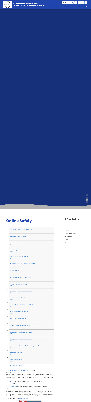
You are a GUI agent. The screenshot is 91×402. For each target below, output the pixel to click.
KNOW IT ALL (12, 381)
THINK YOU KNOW (13, 386)
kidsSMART (11, 383)
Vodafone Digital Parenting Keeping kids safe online (20, 370)
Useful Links (66, 2)
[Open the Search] (85, 2)
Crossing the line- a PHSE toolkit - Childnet (18, 368)
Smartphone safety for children (15, 365)
